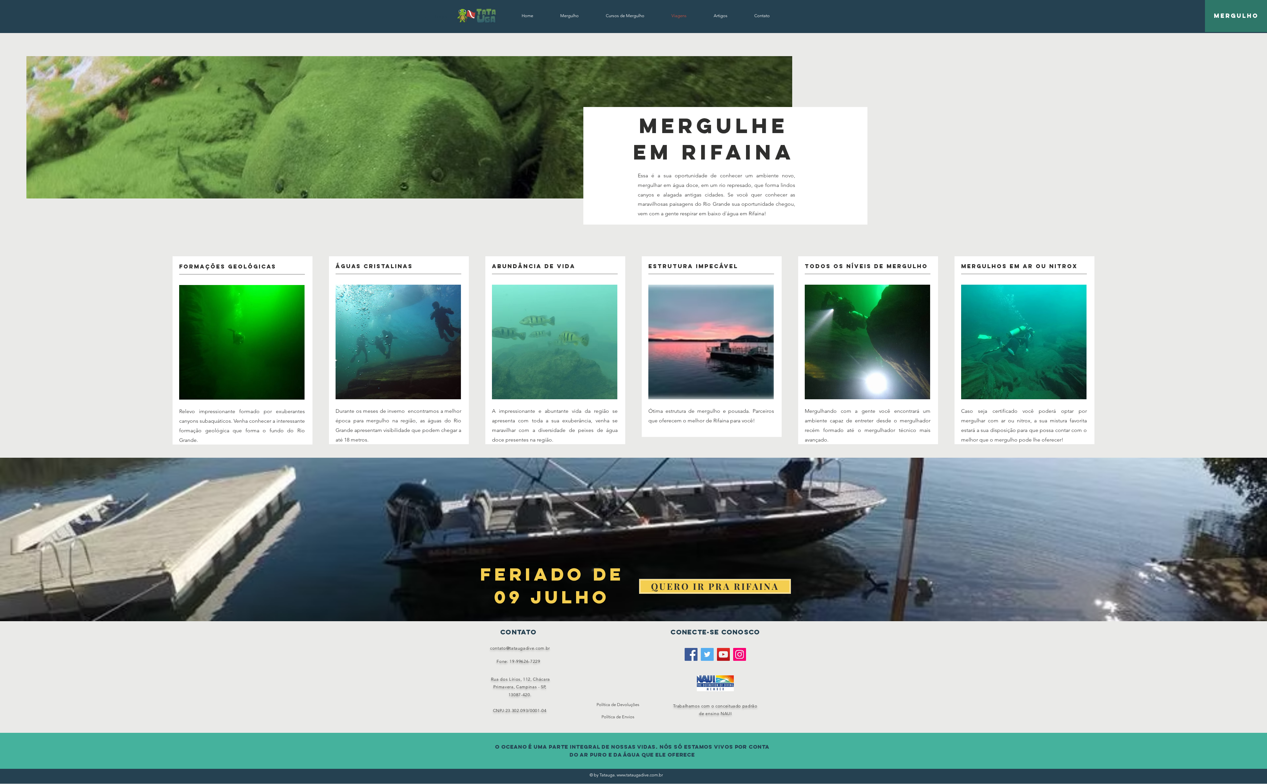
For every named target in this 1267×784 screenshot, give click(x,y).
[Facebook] (691, 654)
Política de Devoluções (618, 704)
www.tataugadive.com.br (640, 774)
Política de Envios (617, 716)
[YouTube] (723, 654)
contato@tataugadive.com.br (520, 648)
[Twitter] (707, 654)
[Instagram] (739, 654)
